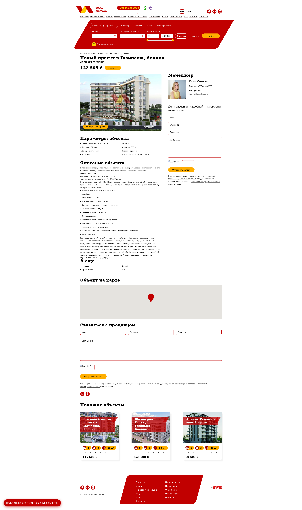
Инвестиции (120, 16)
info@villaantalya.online (199, 94)
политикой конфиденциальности (205, 181)
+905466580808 (128, 7)
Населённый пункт (129, 31)
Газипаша (97, 61)
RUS (182, 11)
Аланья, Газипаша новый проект (200, 420)
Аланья (85, 61)
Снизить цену (112, 68)
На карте (194, 36)
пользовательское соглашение (182, 179)
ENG (188, 11)
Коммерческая (164, 25)
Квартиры (126, 25)
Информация (176, 16)
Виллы (138, 25)
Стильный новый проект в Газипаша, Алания (97, 424)
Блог (186, 16)
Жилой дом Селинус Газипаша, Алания (144, 424)
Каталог (92, 53)
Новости (193, 16)
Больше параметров (107, 44)
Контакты (203, 16)
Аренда (109, 16)
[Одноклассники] (88, 394)
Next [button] (224, 450)
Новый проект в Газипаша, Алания (113, 53)
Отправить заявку (181, 170)
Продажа (84, 16)
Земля (149, 25)
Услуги (165, 16)
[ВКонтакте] (82, 394)
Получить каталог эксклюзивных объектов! (32, 502)
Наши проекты (97, 16)
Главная (83, 53)
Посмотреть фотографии (95, 127)
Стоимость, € (153, 31)
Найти (211, 36)
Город (95, 31)
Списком (181, 36)
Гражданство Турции (137, 16)
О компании (154, 16)
